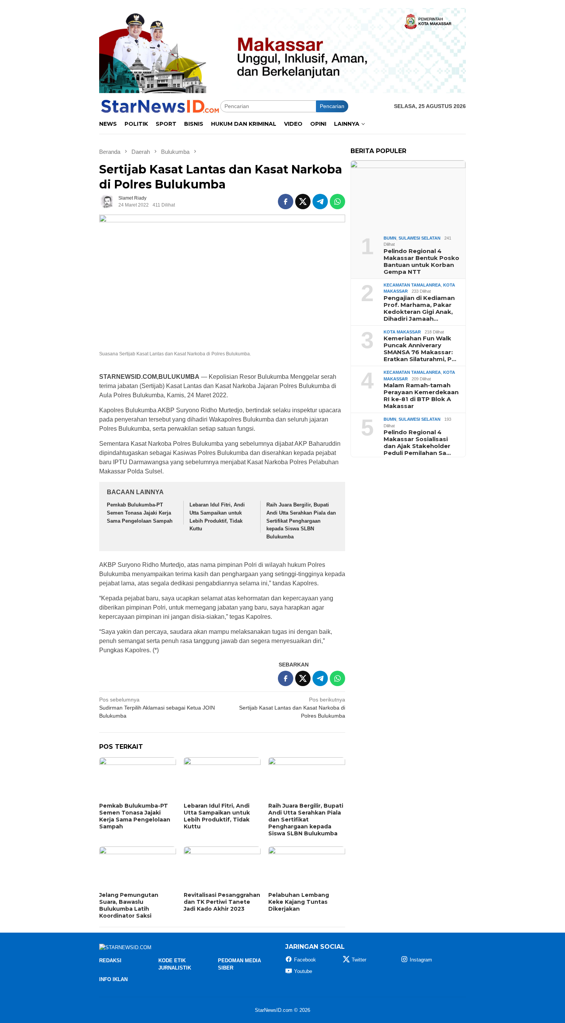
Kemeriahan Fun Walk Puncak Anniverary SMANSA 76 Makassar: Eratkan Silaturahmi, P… (420, 349)
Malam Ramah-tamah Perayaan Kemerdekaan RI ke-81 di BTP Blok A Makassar (421, 396)
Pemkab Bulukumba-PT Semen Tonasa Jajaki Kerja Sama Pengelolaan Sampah (140, 513)
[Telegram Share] (320, 201)
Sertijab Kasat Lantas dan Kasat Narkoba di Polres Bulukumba (292, 707)
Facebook (305, 960)
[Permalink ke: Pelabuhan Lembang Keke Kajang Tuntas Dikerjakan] (306, 868)
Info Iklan (113, 979)
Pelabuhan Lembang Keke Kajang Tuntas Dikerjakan (298, 901)
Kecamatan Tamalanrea (412, 284)
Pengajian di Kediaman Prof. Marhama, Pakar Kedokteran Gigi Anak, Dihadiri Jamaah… (419, 308)
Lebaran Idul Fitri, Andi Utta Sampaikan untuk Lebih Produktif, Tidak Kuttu (217, 816)
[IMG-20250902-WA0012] (282, 50)
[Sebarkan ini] (285, 201)
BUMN (390, 237)
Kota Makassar (402, 331)
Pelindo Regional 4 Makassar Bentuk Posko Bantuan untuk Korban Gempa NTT (421, 261)
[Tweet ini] (303, 201)
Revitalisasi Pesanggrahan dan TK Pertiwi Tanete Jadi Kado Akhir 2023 (222, 901)
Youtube (303, 971)
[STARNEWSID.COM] (159, 106)
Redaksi (110, 960)
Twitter (359, 960)
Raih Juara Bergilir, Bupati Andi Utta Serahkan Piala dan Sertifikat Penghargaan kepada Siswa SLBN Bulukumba (301, 521)
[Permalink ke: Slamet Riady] (107, 201)
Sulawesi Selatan (419, 237)
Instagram (421, 960)
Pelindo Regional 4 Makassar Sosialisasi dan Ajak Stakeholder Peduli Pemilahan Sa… (417, 443)
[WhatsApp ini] (337, 201)
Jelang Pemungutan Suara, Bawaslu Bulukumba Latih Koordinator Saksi (128, 905)
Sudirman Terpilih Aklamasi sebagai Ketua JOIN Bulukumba (157, 707)
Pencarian (332, 106)
